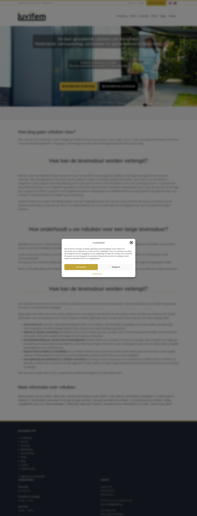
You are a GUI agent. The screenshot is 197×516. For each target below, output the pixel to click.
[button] (131, 242)
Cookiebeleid (97, 273)
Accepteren (81, 267)
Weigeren (116, 267)
